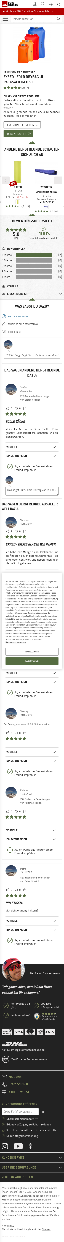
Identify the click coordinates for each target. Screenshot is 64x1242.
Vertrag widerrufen (17, 1177)
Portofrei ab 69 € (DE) (20, 1005)
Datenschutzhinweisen (16, 642)
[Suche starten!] (58, 19)
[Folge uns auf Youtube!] (21, 1147)
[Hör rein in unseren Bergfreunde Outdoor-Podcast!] (33, 1147)
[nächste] (58, 180)
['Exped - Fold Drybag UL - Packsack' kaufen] (32, 45)
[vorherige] (6, 180)
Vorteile (12, 447)
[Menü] (5, 18)
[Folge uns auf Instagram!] (7, 1147)
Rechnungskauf (20, 1015)
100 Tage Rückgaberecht (50, 1005)
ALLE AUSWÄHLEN (32, 661)
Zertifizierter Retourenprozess (29, 1059)
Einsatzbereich (16, 456)
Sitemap (46, 1229)
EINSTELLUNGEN (32, 652)
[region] (32, 621)
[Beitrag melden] (24, 408)
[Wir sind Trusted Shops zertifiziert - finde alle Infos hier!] (37, 1016)
